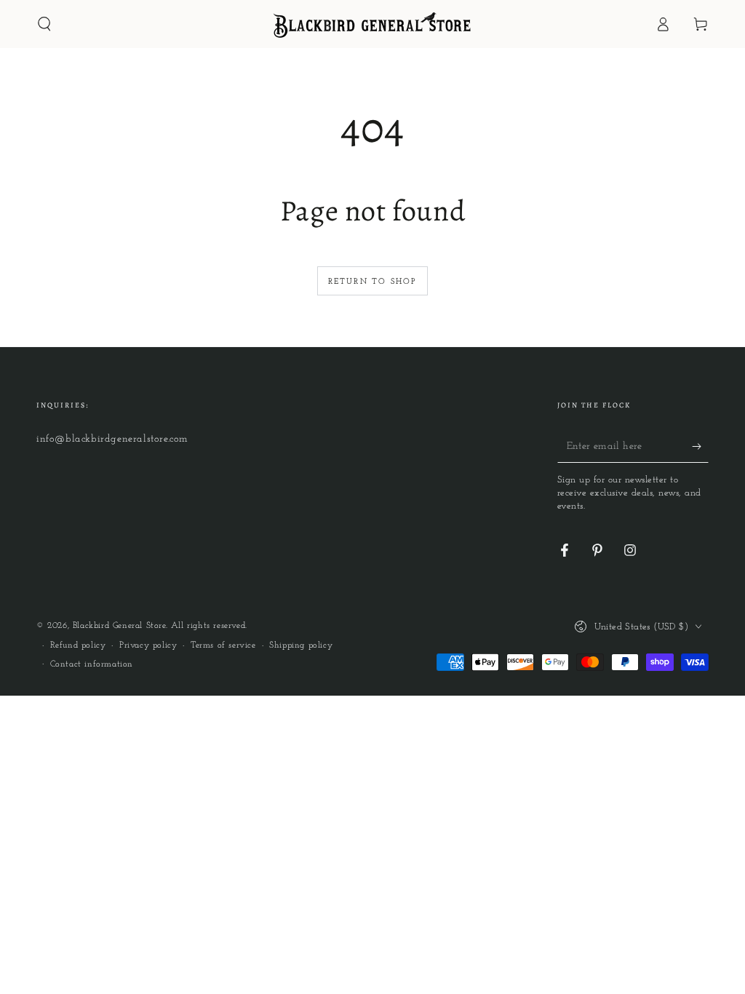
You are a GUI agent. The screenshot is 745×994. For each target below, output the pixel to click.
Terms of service (223, 645)
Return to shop (373, 282)
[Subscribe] (700, 446)
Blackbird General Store (119, 625)
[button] (44, 24)
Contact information (91, 664)
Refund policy (78, 645)
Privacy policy (148, 645)
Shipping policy (300, 645)
